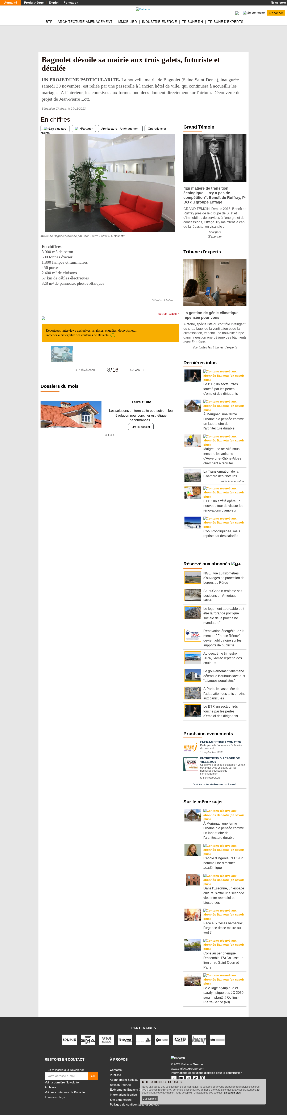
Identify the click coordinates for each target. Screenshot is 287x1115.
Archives (50, 1087)
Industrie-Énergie (159, 22)
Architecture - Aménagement (120, 128)
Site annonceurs (121, 1099)
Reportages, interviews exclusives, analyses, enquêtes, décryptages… (91, 333)
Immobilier (127, 22)
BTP (49, 22)
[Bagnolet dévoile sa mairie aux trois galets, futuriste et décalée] (62, 354)
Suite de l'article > (168, 313)
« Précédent (85, 369)
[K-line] (69, 1039)
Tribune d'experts (225, 22)
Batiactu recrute (120, 1084)
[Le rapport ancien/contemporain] (176, 223)
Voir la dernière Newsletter (62, 1082)
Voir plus (215, 232)
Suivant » (137, 369)
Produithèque (34, 2)
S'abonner (276, 12)
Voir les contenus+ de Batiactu (65, 1092)
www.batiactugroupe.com (187, 1068)
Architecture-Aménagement (85, 22)
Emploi (54, 2)
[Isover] (125, 1039)
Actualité (10, 2)
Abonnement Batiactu (124, 1079)
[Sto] (217, 1039)
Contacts (116, 1069)
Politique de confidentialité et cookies (134, 1104)
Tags (61, 1097)
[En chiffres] (43, 223)
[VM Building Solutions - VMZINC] (106, 1039)
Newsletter (278, 2)
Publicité (115, 1074)
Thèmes (50, 1097)
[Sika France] (143, 1039)
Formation (71, 2)
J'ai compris (150, 1098)
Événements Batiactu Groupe (129, 1089)
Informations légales (123, 1094)
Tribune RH (192, 22)
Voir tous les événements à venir (215, 784)
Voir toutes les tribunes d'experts (215, 347)
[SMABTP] (88, 1039)
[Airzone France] (162, 1039)
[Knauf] (199, 1039)
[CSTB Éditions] (180, 1039)
